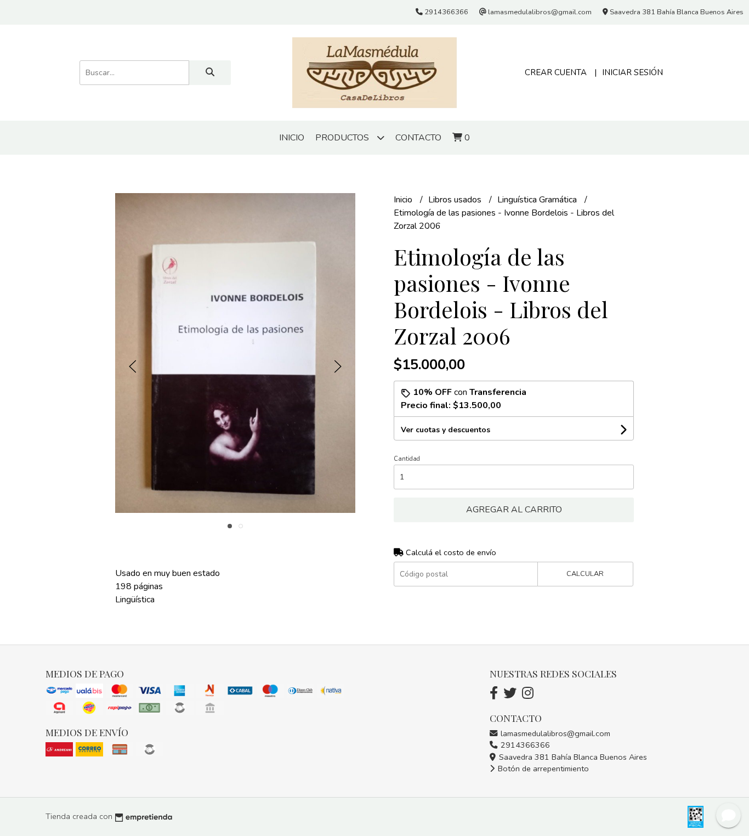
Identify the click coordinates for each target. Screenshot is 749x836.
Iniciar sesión (632, 72)
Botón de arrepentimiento (542, 768)
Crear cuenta (556, 72)
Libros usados (456, 200)
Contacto (418, 138)
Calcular (585, 574)
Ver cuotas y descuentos (445, 430)
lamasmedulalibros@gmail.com (554, 733)
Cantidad (407, 459)
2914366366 (524, 744)
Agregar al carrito (514, 510)
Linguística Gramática (538, 200)
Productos (343, 138)
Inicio (291, 138)
